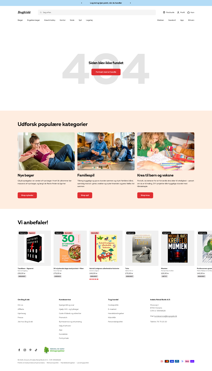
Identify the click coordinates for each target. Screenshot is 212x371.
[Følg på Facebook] (19, 350)
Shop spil (85, 195)
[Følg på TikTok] (36, 350)
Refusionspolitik (53, 363)
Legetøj (89, 20)
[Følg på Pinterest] (30, 350)
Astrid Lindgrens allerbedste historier (104, 268)
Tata (127, 268)
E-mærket (112, 309)
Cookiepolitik (113, 305)
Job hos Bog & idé (25, 321)
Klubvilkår (112, 317)
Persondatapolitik (115, 321)
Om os (20, 305)
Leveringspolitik (83, 363)
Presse (20, 317)
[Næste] (130, 3)
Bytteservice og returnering (70, 321)
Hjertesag (22, 313)
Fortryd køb (64, 338)
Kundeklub (63, 334)
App (182, 20)
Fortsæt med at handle (106, 72)
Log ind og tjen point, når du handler (106, 3)
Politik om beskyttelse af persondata (31, 363)
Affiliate (21, 309)
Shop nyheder (27, 195)
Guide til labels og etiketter (70, 313)
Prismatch (63, 317)
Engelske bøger (33, 20)
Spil (80, 20)
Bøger (20, 20)
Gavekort (172, 20)
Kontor (62, 20)
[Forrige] (81, 3)
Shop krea (145, 195)
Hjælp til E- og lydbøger (69, 309)
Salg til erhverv (65, 326)
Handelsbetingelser (116, 313)
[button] (93, 279)
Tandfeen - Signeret (25, 268)
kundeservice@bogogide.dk (165, 316)
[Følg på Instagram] (24, 350)
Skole (72, 20)
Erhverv (191, 20)
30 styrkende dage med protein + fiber (69, 268)
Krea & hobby (49, 20)
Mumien (164, 268)
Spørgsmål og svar (66, 305)
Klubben (160, 20)
